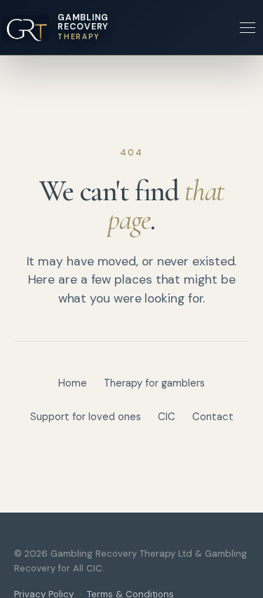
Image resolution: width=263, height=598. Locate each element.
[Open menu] (247, 27)
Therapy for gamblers (154, 383)
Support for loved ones (85, 417)
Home (72, 383)
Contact (213, 417)
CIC (166, 417)
